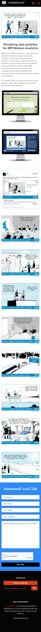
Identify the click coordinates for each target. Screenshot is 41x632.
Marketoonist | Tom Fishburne (13, 2)
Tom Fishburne (10, 606)
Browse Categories (20, 583)
